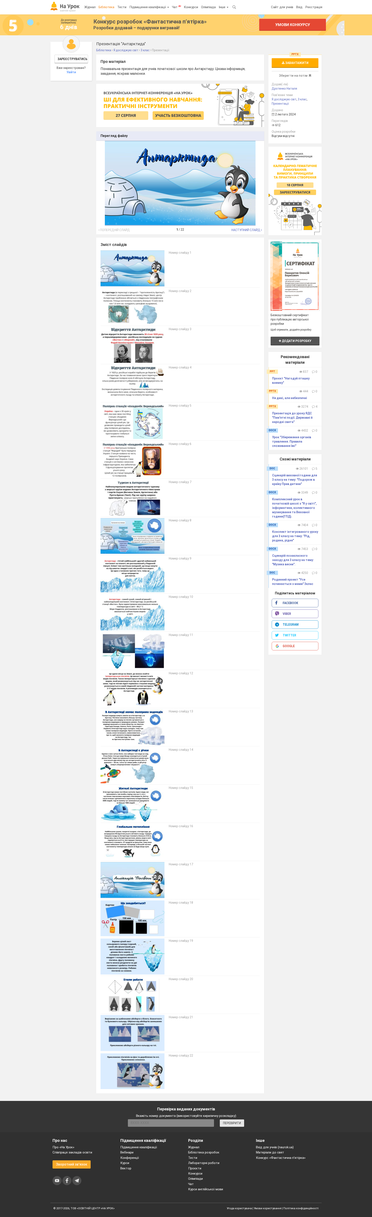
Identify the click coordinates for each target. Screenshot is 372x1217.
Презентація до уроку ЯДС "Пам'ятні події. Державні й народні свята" (292, 418)
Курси (124, 1163)
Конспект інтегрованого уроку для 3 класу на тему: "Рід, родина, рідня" (295, 536)
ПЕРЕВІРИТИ (232, 1123)
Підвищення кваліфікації (148, 7)
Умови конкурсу (292, 24)
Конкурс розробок (150, 21)
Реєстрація (313, 7)
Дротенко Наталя (284, 88)
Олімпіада (208, 7)
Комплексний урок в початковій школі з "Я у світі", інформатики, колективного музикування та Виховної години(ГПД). (294, 507)
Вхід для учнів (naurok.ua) (275, 1147)
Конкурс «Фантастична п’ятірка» (280, 1158)
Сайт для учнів (282, 7)
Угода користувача (239, 1208)
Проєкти (194, 1168)
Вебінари (126, 1152)
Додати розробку (296, 341)
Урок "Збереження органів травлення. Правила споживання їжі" (291, 441)
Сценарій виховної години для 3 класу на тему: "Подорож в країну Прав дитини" (294, 480)
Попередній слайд (114, 230)
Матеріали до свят (270, 1152)
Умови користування (267, 1208)
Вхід (299, 7)
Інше (222, 7)
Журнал (90, 7)
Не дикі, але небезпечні (289, 398)
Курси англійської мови (205, 1189)
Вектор (125, 1168)
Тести (121, 7)
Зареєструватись (72, 59)
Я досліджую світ (284, 99)
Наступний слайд (246, 230)
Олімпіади (195, 1179)
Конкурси (191, 7)
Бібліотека (106, 7)
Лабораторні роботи (203, 1163)
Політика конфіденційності (301, 1208)
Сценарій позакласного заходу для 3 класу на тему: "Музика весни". (293, 560)
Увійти (71, 72)
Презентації (280, 103)
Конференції (129, 1158)
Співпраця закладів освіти (72, 1152)
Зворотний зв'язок (71, 1164)
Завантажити (296, 63)
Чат (176, 7)
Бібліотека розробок (203, 1152)
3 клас (302, 99)
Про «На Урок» (63, 1147)
